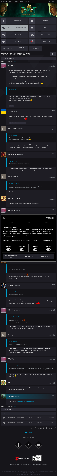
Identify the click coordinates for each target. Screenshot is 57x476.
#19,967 (52, 210)
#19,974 (52, 396)
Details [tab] (28, 222)
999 (15, 61)
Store (21, 1)
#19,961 (52, 66)
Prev (3, 61)
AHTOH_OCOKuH (14, 199)
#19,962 (52, 111)
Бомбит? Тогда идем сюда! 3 (25, 401)
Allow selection (29, 256)
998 (12, 61)
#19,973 (52, 383)
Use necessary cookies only (11, 256)
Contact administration (14, 464)
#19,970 (52, 310)
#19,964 (52, 154)
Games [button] (10, 1)
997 (9, 61)
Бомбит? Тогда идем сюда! (15, 422)
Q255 (10, 383)
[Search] (52, 54)
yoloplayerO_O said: (13, 183)
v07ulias (10, 111)
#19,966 (52, 199)
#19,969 (52, 285)
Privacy (29, 464)
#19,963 (52, 128)
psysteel (10, 285)
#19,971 (52, 335)
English (29, 432)
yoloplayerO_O (13, 154)
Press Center (44, 464)
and (18, 122)
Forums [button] (3, 1)
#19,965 (52, 177)
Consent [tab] (11, 222)
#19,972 (52, 359)
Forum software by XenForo (28, 474)
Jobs (16, 1)
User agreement (23, 464)
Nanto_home (12, 128)
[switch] (22, 249)
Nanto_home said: (13, 89)
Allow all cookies (45, 256)
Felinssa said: (12, 292)
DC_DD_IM (11, 66)
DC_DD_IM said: (12, 135)
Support (27, 1)
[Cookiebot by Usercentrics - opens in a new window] (47, 218)
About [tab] (46, 222)
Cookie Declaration (37, 464)
